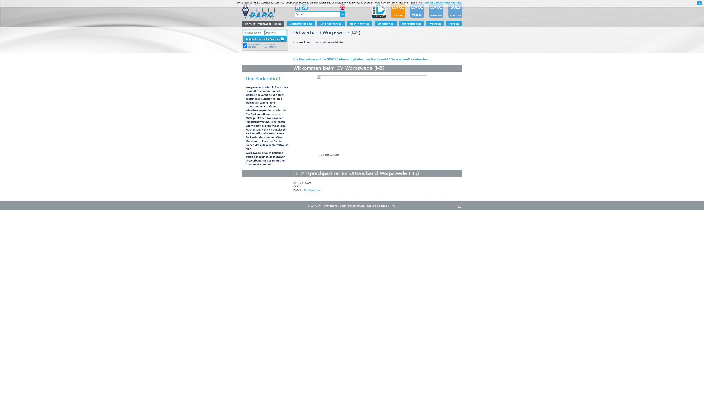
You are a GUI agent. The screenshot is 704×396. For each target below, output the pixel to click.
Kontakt (371, 205)
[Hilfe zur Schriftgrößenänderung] (305, 8)
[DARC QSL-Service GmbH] (398, 11)
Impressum (330, 205)
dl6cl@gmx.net (311, 190)
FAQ (392, 205)
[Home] (297, 8)
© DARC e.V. (314, 205)
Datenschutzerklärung (352, 205)
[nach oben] (459, 206)
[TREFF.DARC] (379, 11)
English (383, 205)
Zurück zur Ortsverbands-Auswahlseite (320, 42)
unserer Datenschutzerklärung (442, 2)
